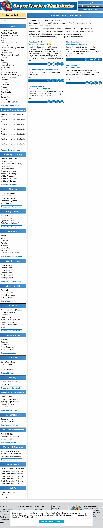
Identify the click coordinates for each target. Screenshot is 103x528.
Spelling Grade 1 (7, 265)
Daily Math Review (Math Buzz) (12, 48)
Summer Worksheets (9, 382)
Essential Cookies (47, 521)
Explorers (4, 342)
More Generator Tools (9, 460)
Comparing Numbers (9, 43)
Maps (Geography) (8, 347)
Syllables (4, 250)
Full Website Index (8, 492)
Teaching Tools (7, 419)
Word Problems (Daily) (9, 102)
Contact (4, 497)
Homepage (39, 509)
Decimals (4, 50)
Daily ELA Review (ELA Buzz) (11, 164)
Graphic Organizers (8, 171)
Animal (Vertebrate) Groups (11, 310)
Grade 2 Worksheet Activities (12, 474)
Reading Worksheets (9, 159)
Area (3, 40)
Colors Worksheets (8, 362)
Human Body (6, 317)
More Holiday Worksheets (11, 388)
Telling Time (5, 97)
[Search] (24, 20)
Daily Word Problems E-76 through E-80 (74, 66)
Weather (4, 327)
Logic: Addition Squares (10, 399)
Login (2, 522)
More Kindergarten (8, 442)
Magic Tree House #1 (9, 295)
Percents (4, 80)
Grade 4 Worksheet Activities (12, 478)
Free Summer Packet (11, 15)
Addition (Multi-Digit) (9, 33)
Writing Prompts (7, 176)
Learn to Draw (6, 367)
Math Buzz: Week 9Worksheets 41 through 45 (76, 43)
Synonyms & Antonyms (9, 173)
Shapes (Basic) (6, 439)
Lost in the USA (7, 406)
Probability (5, 87)
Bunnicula (5, 290)
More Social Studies (8, 353)
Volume (4, 99)
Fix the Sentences (7, 168)
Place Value (5, 84)
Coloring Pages (7, 364)
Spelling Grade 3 (7, 270)
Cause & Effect (6, 161)
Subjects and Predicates (10, 253)
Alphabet (4, 216)
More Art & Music (7, 373)
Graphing (4, 62)
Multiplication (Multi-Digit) (11, 75)
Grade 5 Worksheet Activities (12, 481)
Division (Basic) (6, 53)
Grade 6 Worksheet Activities (12, 483)
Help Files (4, 495)
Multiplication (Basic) (9, 72)
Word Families (6, 203)
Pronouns (5, 245)
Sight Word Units (7, 221)
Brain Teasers (6, 397)
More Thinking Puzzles (9, 410)
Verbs (3, 238)
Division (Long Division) (10, 55)
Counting (4, 45)
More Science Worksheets (11, 331)
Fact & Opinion (6, 166)
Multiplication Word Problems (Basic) (43, 70)
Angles (3, 38)
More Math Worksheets (10, 105)
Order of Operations (8, 77)
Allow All (59, 521)
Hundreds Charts (7, 65)
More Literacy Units (8, 301)
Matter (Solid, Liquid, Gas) (10, 320)
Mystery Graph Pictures (10, 401)
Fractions (4, 57)
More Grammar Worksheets (11, 256)
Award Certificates (8, 421)
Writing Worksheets (8, 181)
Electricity (4, 315)
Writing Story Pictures (9, 178)
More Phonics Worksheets (11, 207)
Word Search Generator (10, 451)
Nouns (3, 236)
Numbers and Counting (10, 436)
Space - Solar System (9, 325)
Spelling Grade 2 (7, 268)
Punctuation (5, 248)
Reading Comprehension (10, 150)
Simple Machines (7, 322)
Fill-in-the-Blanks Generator (11, 456)
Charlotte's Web (7, 292)
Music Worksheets (8, 369)
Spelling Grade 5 (7, 275)
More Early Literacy (8, 227)
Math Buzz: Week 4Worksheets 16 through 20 (39, 87)
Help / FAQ (22, 509)
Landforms (5, 344)
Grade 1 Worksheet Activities (12, 471)
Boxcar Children (7, 297)
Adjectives (4, 240)
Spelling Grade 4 (7, 273)
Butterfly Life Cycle (8, 312)
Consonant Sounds (8, 193)
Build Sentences (7, 218)
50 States (4, 340)
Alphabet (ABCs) (7, 434)
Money (3, 70)
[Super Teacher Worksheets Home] (38, 6)
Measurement (6, 67)
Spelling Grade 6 (7, 278)
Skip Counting (6, 92)
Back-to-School (6, 384)
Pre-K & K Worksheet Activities (12, 469)
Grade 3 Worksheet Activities (12, 476)
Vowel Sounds (6, 196)
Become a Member (7, 509)
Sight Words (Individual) (10, 223)
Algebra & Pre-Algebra (9, 35)
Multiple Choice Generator (11, 454)
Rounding (4, 89)
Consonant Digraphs (9, 201)
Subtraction (5, 94)
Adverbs (4, 243)
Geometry (4, 60)
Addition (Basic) (7, 30)
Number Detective (8, 404)
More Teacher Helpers (9, 425)
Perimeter (5, 82)
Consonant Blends (8, 198)
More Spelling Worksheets (11, 281)
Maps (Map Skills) (7, 349)
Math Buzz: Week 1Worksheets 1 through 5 (38, 43)
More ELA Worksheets (9, 184)
